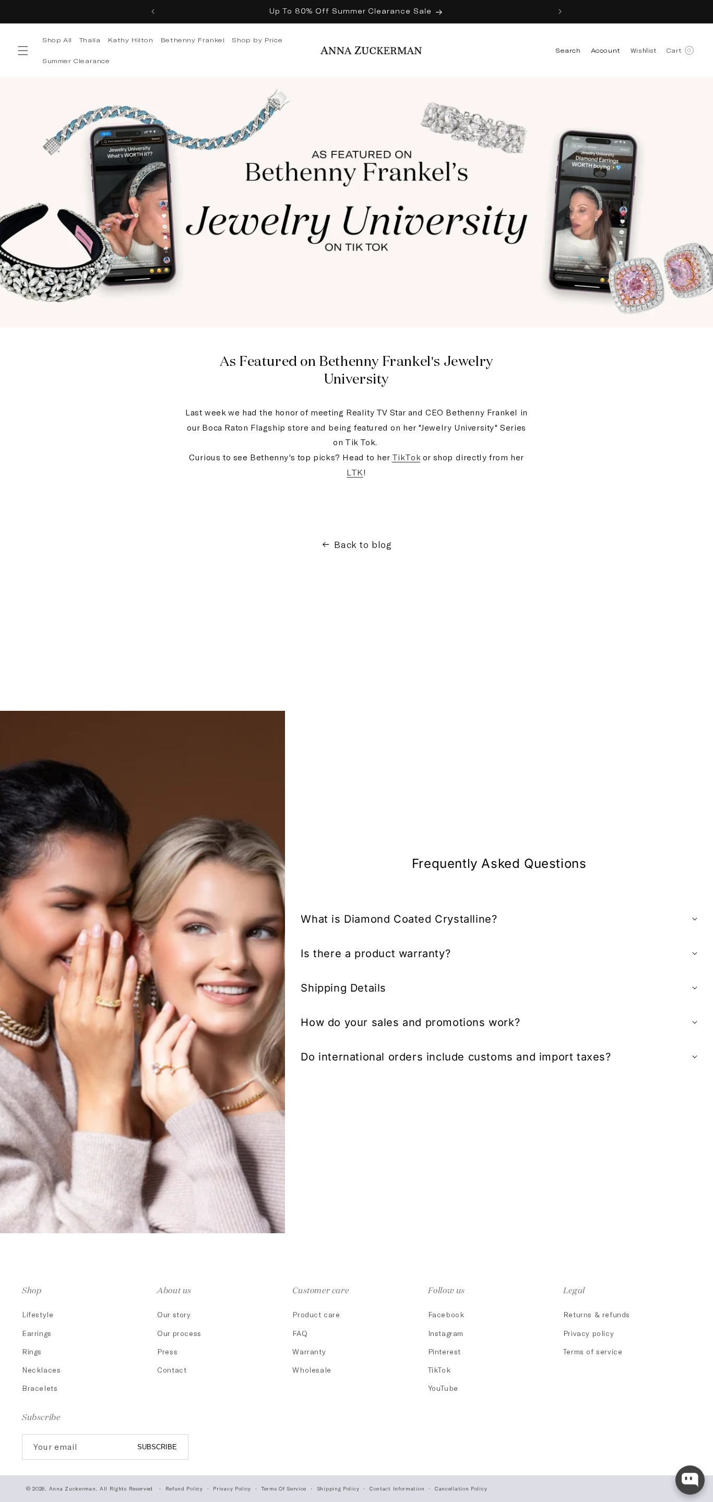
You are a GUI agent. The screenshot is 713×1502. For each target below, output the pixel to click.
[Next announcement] (560, 11)
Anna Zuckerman (72, 1488)
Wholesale (311, 1369)
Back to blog (362, 544)
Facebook (446, 1314)
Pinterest (444, 1351)
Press (167, 1351)
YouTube (443, 1388)
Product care (316, 1314)
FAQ (299, 1333)
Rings (32, 1351)
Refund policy (184, 1488)
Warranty (309, 1351)
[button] (21, 50)
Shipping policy (338, 1488)
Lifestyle (37, 1314)
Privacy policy (588, 1333)
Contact (171, 1369)
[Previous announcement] (152, 11)
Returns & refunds (596, 1314)
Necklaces (41, 1369)
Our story (174, 1314)
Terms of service (593, 1351)
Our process (179, 1333)
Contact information (397, 1488)
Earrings (37, 1333)
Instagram (446, 1333)
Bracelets (39, 1388)
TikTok (406, 457)
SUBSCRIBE (157, 1447)
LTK (355, 472)
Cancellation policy (461, 1488)
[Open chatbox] (690, 1480)
